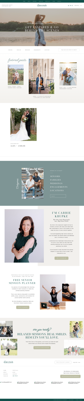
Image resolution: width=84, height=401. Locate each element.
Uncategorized (14, 143)
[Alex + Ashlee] (23, 124)
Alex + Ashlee (17, 146)
